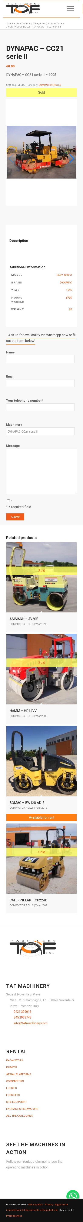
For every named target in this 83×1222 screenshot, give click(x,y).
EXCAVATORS (14, 1060)
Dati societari (35, 1204)
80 (70, 309)
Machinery (14, 425)
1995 (69, 290)
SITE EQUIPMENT (16, 1101)
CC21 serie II (64, 274)
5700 (69, 297)
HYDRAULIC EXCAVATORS (22, 1108)
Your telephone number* (24, 400)
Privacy (49, 1204)
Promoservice (14, 1216)
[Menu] (68, 8)
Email (10, 376)
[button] (72, 158)
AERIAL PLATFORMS (18, 1074)
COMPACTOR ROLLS (50, 85)
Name (10, 352)
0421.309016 (22, 1012)
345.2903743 (22, 1017)
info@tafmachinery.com (30, 1023)
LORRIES (11, 1088)
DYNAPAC (66, 282)
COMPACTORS (15, 1081)
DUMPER (11, 1067)
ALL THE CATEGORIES (19, 1115)
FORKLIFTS (13, 1095)
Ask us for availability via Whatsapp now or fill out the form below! (41, 338)
